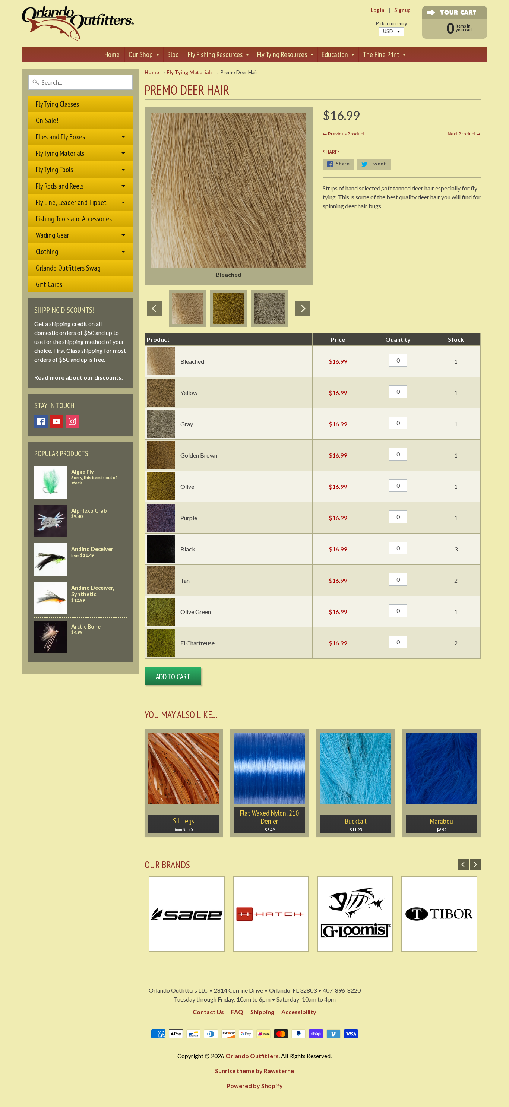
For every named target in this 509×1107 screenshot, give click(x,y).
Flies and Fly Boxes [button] (60, 137)
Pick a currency (391, 23)
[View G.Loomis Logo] (287, 947)
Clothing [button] (47, 251)
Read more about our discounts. (78, 377)
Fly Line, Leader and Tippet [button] (71, 202)
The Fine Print (381, 54)
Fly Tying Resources (282, 54)
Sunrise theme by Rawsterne (254, 1070)
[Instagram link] (72, 421)
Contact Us (208, 1011)
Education (335, 54)
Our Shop (141, 54)
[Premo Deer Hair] (187, 308)
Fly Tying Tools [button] (54, 169)
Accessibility (298, 1011)
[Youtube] (56, 421)
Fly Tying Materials (190, 72)
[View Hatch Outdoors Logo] (203, 947)
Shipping (262, 1011)
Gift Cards (49, 284)
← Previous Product (343, 133)
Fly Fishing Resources (215, 54)
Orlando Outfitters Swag (68, 268)
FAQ (237, 1011)
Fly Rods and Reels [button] (59, 186)
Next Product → (464, 133)
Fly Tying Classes (57, 104)
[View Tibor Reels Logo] (371, 947)
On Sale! (47, 120)
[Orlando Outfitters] (78, 23)
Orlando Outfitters (252, 1055)
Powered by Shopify (255, 1085)
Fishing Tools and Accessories (74, 219)
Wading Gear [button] (52, 235)
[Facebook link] (41, 421)
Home (112, 54)
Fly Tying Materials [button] (60, 153)
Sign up (402, 10)
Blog (173, 54)
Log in (377, 10)
